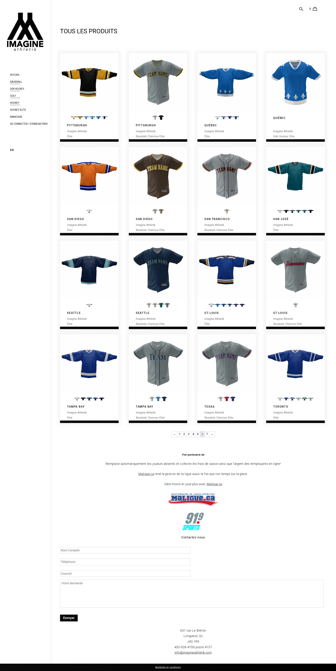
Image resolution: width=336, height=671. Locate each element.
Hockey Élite (18, 109)
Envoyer (69, 618)
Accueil (15, 74)
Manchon (16, 116)
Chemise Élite (156, 136)
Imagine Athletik (77, 131)
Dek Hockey (17, 88)
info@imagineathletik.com (193, 652)
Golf (13, 95)
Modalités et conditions (168, 667)
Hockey (14, 102)
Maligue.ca (146, 474)
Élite (69, 136)
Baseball (16, 81)
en (12, 150)
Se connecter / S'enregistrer (29, 123)
